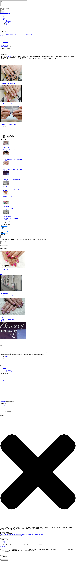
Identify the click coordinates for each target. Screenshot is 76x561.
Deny (5, 535)
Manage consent (4, 538)
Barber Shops (7, 23)
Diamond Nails (6, 186)
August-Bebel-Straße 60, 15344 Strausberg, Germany (13, 159)
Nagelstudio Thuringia (7, 370)
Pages (4, 26)
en (3, 16)
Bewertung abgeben (4, 245)
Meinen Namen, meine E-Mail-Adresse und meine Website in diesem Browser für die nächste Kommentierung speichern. (24, 239)
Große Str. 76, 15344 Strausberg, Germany (11, 218)
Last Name (62, 547)
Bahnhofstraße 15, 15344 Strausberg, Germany (12, 179)
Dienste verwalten (11, 534)
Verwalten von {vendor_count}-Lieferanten (23, 534)
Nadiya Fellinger (6, 147)
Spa (6, 24)
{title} (1, 536)
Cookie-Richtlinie (6, 405)
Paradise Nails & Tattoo (7, 167)
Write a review (3, 45)
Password (25, 544)
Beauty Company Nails (7, 176)
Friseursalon (7, 22)
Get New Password (4, 559)
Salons (4, 19)
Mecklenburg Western (7, 369)
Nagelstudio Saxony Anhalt (8, 371)
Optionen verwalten (4, 534)
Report (7, 45)
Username (2, 547)
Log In (40, 544)
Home (4, 18)
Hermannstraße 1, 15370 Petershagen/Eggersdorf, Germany (14, 208)
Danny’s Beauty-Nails (7, 196)
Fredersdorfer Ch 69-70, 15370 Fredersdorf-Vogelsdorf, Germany (12, 34)
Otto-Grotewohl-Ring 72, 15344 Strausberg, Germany (13, 169)
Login (4, 541)
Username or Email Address (6, 544)
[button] (38, 472)
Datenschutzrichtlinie (7, 407)
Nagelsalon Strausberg (7, 216)
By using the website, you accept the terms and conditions (13, 552)
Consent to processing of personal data (9, 553)
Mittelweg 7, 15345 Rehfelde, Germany (10, 149)
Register (4, 542)
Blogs (4, 25)
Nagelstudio (7, 20)
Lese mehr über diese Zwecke (37, 534)
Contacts (6, 28)
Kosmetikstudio (8, 21)
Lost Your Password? (4, 546)
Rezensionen (5, 42)
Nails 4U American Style (8, 157)
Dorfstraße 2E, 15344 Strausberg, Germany (11, 198)
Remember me (4, 545)
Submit (2, 415)
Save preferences (18, 535)
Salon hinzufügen (3, 13)
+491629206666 (28, 34)
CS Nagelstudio (6, 206)
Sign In (8, 13)
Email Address (15, 549)
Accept (2, 535)
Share (1, 44)
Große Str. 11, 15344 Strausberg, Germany (11, 189)
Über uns (7, 27)
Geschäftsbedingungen (7, 406)
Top (3, 38)
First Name (46, 547)
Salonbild (4, 41)
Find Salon (3, 401)
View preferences (10, 535)
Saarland (4, 368)
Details (4, 39)
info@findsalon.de (8, 356)
